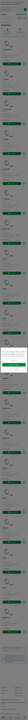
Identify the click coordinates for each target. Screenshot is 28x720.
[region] (14, 360)
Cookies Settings (14, 369)
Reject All (14, 360)
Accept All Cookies (14, 364)
